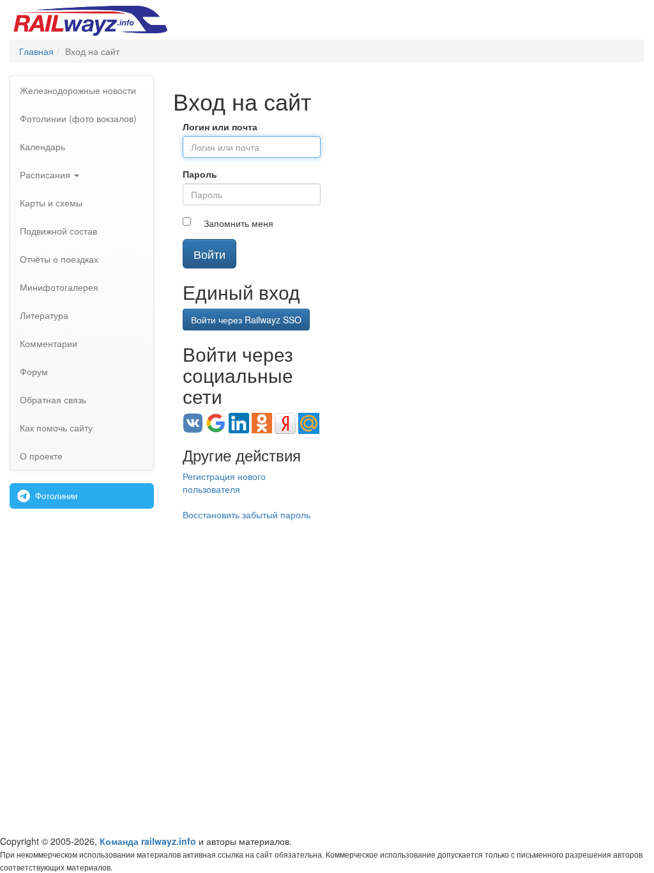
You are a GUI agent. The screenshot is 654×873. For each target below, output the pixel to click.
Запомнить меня (238, 223)
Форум (34, 371)
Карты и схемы (51, 202)
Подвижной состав (58, 230)
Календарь (42, 146)
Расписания (46, 174)
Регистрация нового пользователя (224, 482)
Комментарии (48, 343)
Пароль (200, 173)
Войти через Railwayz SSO (246, 319)
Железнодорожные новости (78, 90)
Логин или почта (220, 126)
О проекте (41, 455)
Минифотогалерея (59, 287)
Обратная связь (53, 399)
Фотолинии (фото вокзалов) (78, 118)
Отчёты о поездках (59, 258)
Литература (44, 315)
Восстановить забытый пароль (246, 514)
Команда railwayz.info (148, 841)
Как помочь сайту (56, 427)
